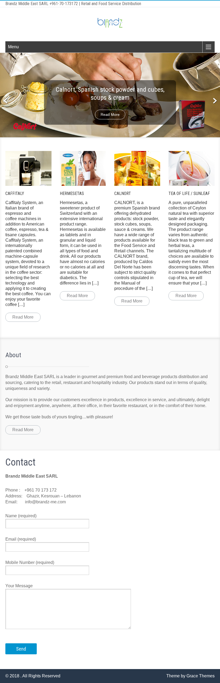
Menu (13, 47)
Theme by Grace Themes (190, 676)
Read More (110, 114)
